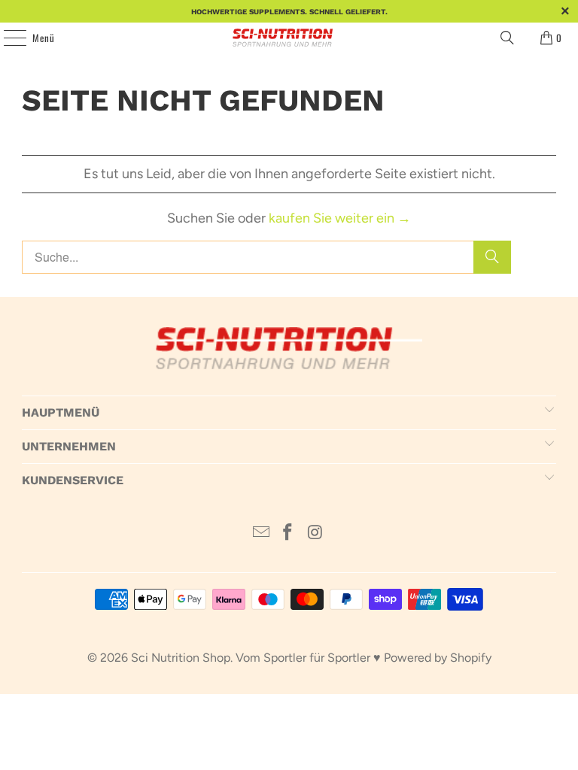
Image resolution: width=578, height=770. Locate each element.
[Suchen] (507, 38)
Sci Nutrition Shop (180, 657)
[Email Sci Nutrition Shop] (261, 533)
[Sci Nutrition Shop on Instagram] (315, 533)
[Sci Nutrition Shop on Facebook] (288, 533)
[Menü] (7, 38)
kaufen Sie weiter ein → (340, 218)
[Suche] (492, 257)
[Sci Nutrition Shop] (289, 38)
